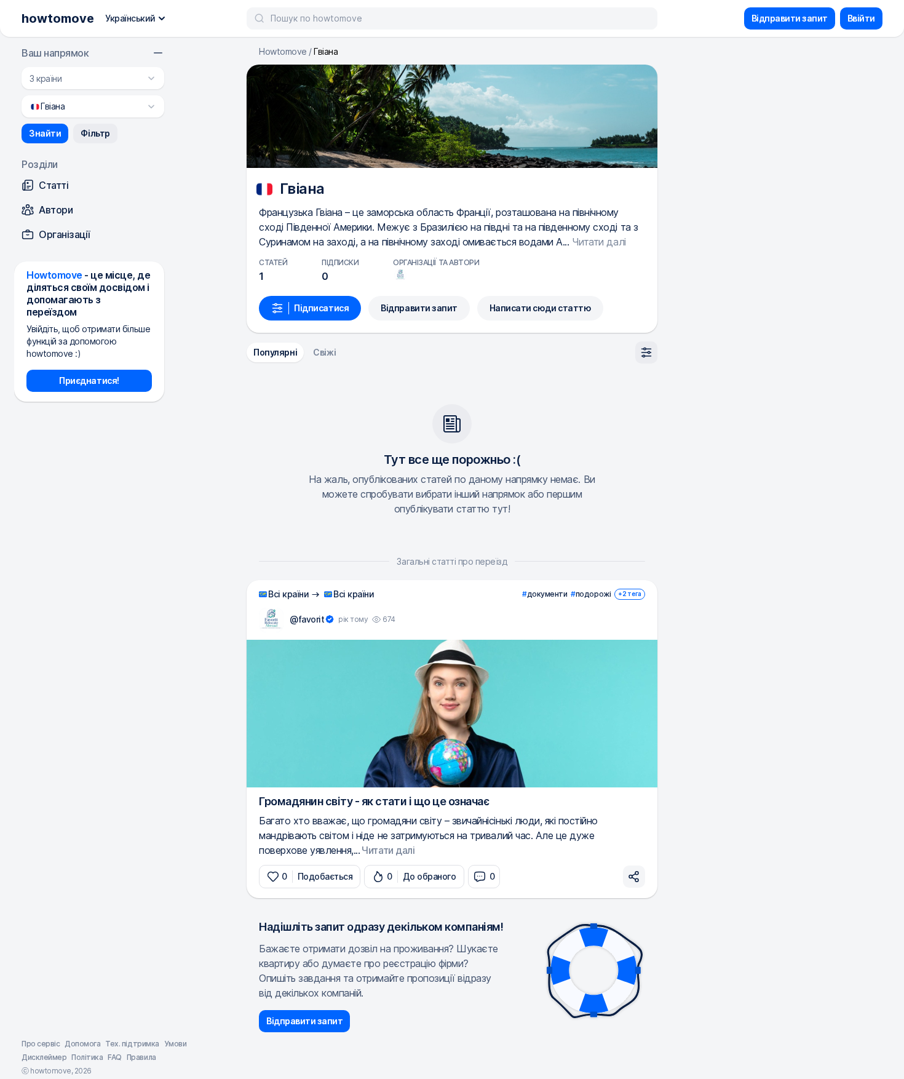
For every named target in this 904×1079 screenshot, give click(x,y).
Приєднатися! (89, 380)
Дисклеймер (44, 1057)
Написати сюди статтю (540, 308)
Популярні (275, 352)
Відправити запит (789, 18)
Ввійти (861, 18)
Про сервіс (41, 1043)
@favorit (307, 619)
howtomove (58, 18)
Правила (141, 1057)
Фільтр (95, 133)
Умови (175, 1043)
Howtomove (283, 52)
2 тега (629, 593)
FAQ (115, 1057)
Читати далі (599, 242)
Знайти (45, 133)
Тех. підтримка (132, 1043)
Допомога (82, 1043)
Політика (87, 1057)
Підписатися (321, 308)
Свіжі (324, 352)
